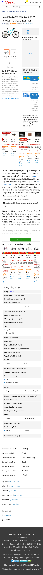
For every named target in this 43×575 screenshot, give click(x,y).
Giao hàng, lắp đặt (8, 466)
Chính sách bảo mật (8, 458)
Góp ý (24, 462)
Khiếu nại (25, 466)
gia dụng (36, 176)
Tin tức (24, 453)
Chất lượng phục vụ (8, 475)
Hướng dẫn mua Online (10, 471)
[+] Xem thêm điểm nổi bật (10, 98)
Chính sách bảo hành (9, 449)
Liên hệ (24, 475)
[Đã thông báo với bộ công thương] (15, 560)
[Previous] (3, 149)
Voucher (25, 471)
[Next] (39, 149)
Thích (3, 23)
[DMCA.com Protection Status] (25, 561)
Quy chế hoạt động (8, 462)
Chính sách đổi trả (8, 453)
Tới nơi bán (34, 78)
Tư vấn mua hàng (28, 458)
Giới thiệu (25, 449)
